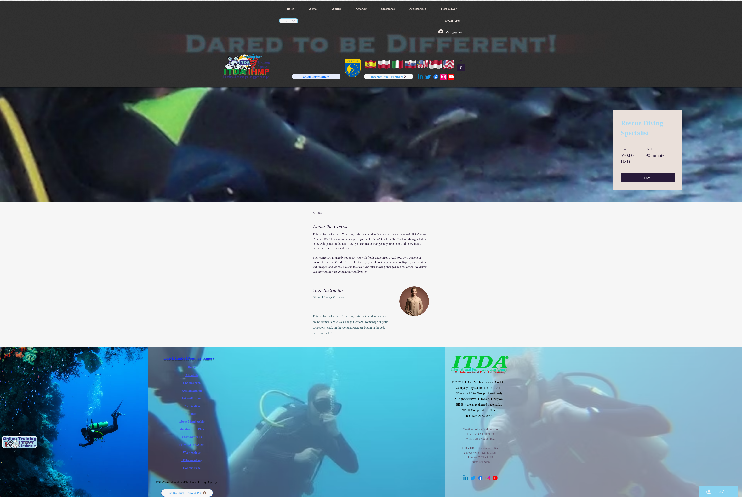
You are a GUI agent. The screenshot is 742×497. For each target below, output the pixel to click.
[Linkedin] (420, 77)
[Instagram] (443, 77)
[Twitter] (428, 77)
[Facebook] (436, 77)
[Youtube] (451, 77)
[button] (461, 65)
